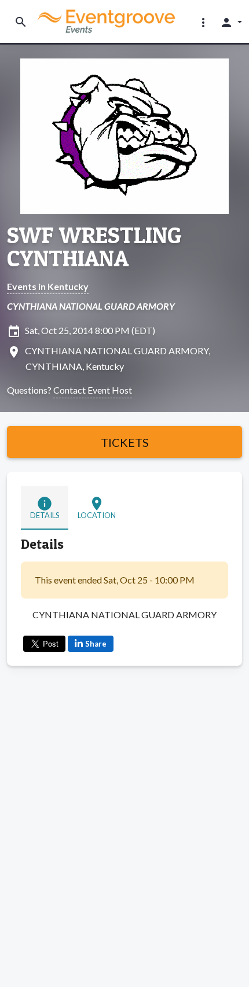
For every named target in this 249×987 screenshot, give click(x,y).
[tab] (44, 508)
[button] (203, 22)
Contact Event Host (92, 389)
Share (96, 643)
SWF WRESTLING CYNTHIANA (94, 246)
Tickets (125, 442)
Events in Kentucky (48, 286)
